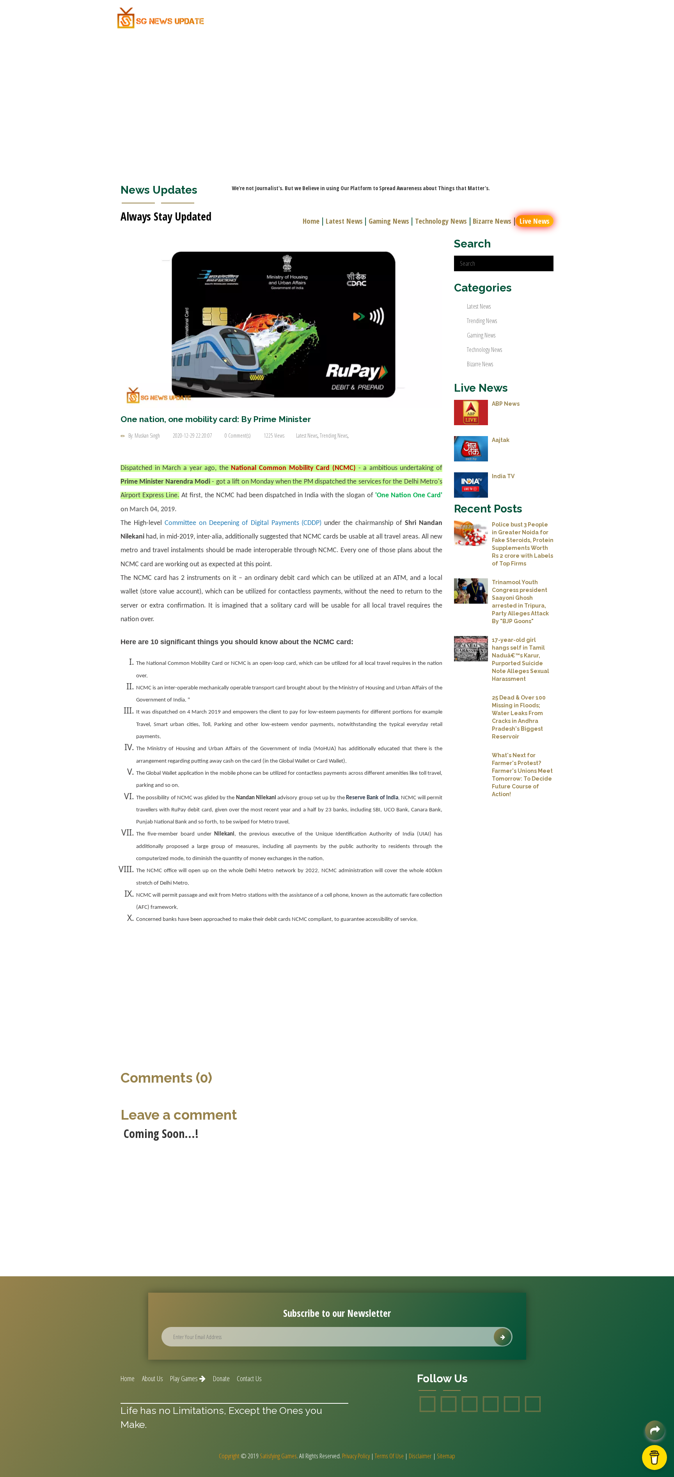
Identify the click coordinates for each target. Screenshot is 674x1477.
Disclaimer (420, 1455)
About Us (152, 1378)
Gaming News (389, 221)
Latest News (344, 221)
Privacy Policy (356, 1455)
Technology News (441, 221)
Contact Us (249, 1378)
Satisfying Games (278, 1455)
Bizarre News (492, 221)
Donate (221, 1378)
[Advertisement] (337, 93)
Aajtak (500, 440)
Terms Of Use (389, 1455)
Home (311, 221)
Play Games (184, 1378)
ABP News (506, 404)
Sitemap (446, 1455)
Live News (535, 221)
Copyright (229, 1455)
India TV (503, 476)
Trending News (334, 435)
